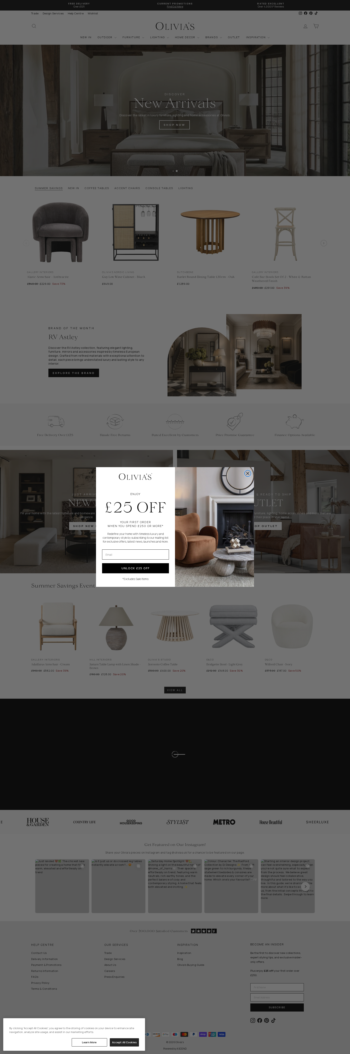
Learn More (89, 1042)
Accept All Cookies (124, 1042)
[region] (74, 1034)
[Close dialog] (247, 473)
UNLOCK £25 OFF (136, 568)
